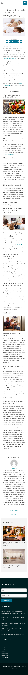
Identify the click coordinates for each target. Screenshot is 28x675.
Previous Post (14, 510)
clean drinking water (9, 154)
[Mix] (18, 41)
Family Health (5, 647)
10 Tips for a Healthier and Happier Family (12, 634)
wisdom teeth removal (10, 58)
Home (3, 651)
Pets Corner (4, 655)
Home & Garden (5, 653)
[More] (21, 41)
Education (4, 645)
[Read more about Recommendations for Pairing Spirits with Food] (14, 533)
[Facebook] (7, 41)
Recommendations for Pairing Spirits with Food (14, 543)
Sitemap (4, 672)
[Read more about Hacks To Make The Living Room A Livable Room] (14, 556)
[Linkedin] (12, 41)
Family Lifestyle (7, 15)
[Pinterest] (15, 41)
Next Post (14, 514)
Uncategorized (5, 657)
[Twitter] (10, 41)
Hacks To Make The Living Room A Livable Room (13, 566)
